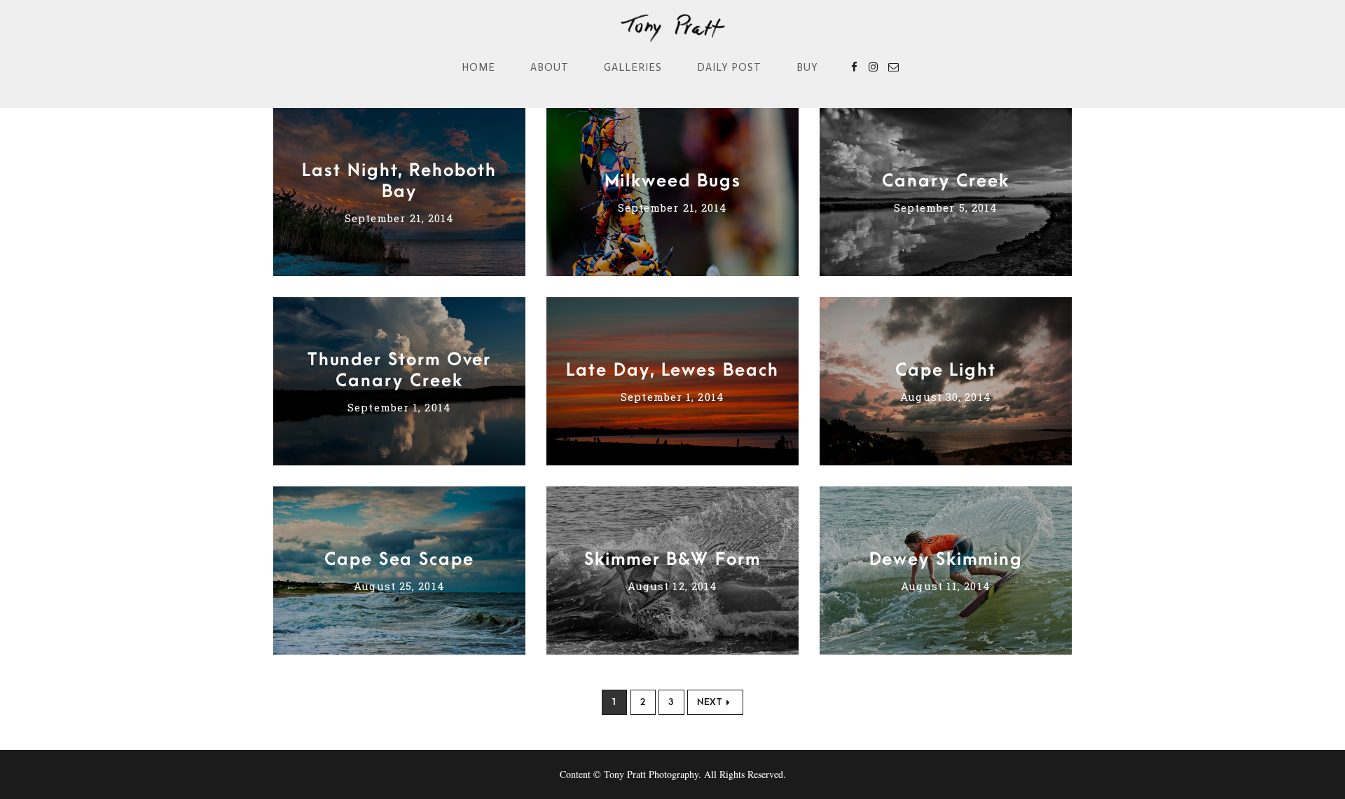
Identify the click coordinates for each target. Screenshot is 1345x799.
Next (709, 702)
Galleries (633, 67)
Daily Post (729, 67)
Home (478, 67)
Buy (807, 67)
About (549, 67)
